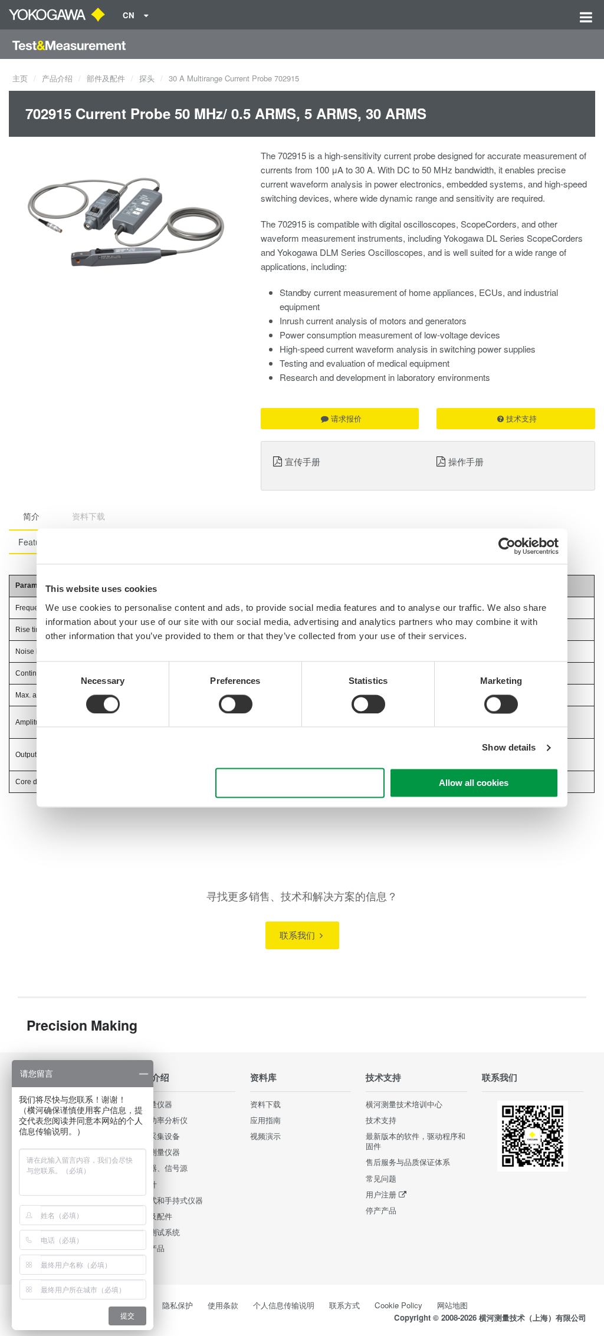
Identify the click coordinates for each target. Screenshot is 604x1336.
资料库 (263, 1077)
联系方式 (344, 1305)
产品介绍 (57, 78)
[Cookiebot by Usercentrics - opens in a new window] (507, 546)
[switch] (235, 704)
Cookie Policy (398, 1305)
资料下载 (265, 1104)
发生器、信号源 (161, 1167)
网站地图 (452, 1305)
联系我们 (298, 935)
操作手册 (466, 461)
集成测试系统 (157, 1232)
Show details (509, 747)
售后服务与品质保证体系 (408, 1161)
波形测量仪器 (157, 1151)
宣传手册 (302, 461)
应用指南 (265, 1120)
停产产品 (381, 1210)
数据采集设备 (157, 1135)
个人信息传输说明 (283, 1305)
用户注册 (381, 1194)
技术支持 (521, 418)
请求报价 (346, 418)
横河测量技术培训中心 (404, 1104)
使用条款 (223, 1305)
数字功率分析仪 (161, 1120)
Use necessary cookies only (300, 783)
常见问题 (381, 1178)
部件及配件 (106, 78)
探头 (147, 78)
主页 (20, 78)
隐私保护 (177, 1305)
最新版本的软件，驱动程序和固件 (415, 1140)
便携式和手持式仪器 (168, 1200)
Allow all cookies (473, 783)
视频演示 (265, 1135)
